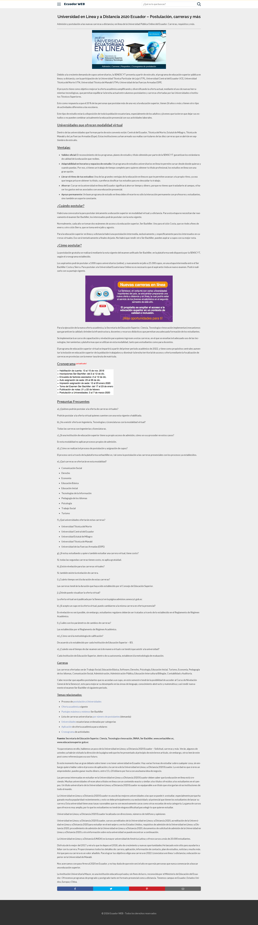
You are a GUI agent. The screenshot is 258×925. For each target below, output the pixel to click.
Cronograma (67, 731)
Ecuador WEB (74, 4)
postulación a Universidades (87, 701)
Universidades (68, 721)
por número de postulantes (106, 716)
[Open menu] (59, 4)
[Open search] (199, 4)
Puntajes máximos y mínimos (75, 711)
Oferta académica (70, 706)
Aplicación (66, 726)
